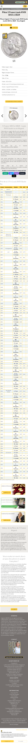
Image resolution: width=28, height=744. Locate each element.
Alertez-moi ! (7, 492)
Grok (14, 175)
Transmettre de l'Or (14, 702)
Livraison (14, 683)
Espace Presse (14, 697)
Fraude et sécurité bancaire (14, 668)
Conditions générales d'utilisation (14, 708)
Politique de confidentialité (21, 729)
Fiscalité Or (14, 663)
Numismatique (7, 25)
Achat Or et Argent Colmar (14, 675)
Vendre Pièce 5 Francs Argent (14, 101)
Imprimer (15, 27)
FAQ (14, 699)
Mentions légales (14, 713)
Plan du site (14, 714)
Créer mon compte (14, 686)
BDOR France (14, 703)
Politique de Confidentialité (14, 711)
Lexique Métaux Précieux (14, 700)
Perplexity (22, 173)
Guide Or (14, 705)
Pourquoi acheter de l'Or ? (14, 671)
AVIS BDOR (14, 609)
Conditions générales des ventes (14, 685)
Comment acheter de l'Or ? (14, 669)
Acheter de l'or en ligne (10, 506)
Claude (16, 173)
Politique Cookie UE (14, 710)
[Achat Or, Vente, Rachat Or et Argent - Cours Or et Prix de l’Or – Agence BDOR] (2, 3)
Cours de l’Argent (14, 694)
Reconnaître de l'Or (14, 672)
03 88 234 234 (6, 520)
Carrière (14, 707)
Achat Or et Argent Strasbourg (14, 674)
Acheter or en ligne (14, 680)
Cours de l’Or (14, 693)
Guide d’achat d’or (14, 682)
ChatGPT (5, 173)
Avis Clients (14, 696)
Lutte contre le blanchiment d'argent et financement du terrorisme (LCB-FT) (14, 665)
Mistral (11, 173)
